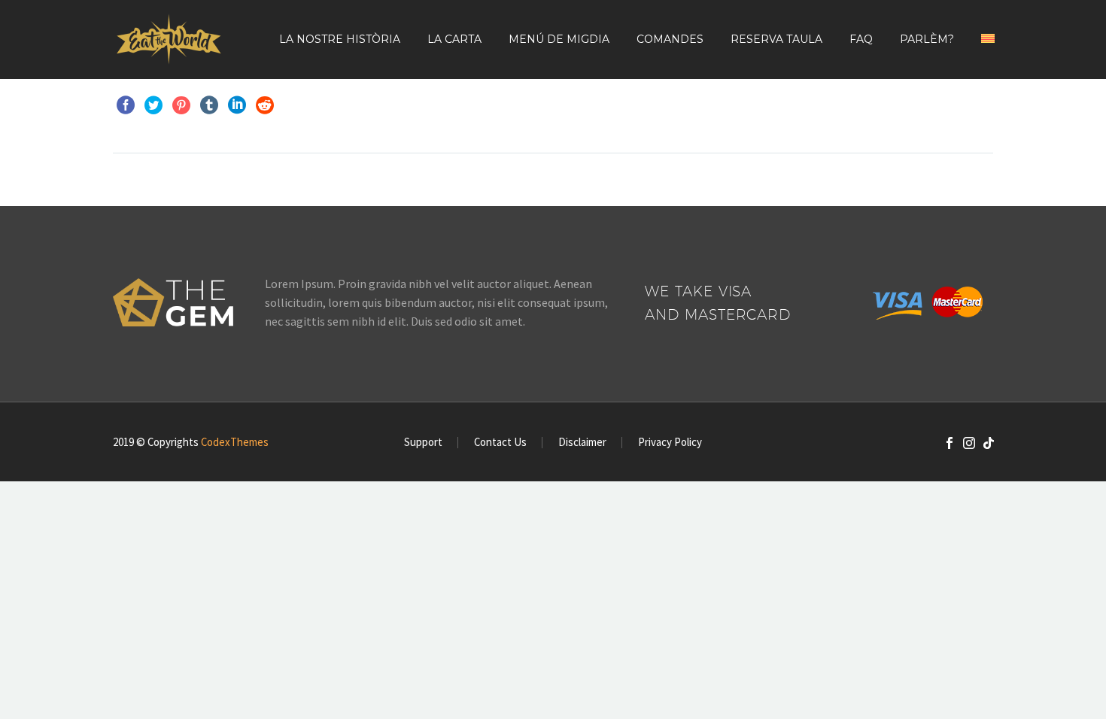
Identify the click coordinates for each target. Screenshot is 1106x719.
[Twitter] (153, 105)
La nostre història (339, 39)
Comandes (670, 39)
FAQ (861, 39)
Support (423, 442)
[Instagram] (969, 443)
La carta (454, 39)
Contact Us (500, 442)
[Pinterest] (181, 105)
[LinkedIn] (237, 105)
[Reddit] (265, 105)
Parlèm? (927, 39)
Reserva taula (776, 39)
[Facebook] (126, 105)
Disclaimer (582, 442)
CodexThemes (235, 442)
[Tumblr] (209, 105)
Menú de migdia (559, 39)
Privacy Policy (670, 442)
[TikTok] (989, 443)
